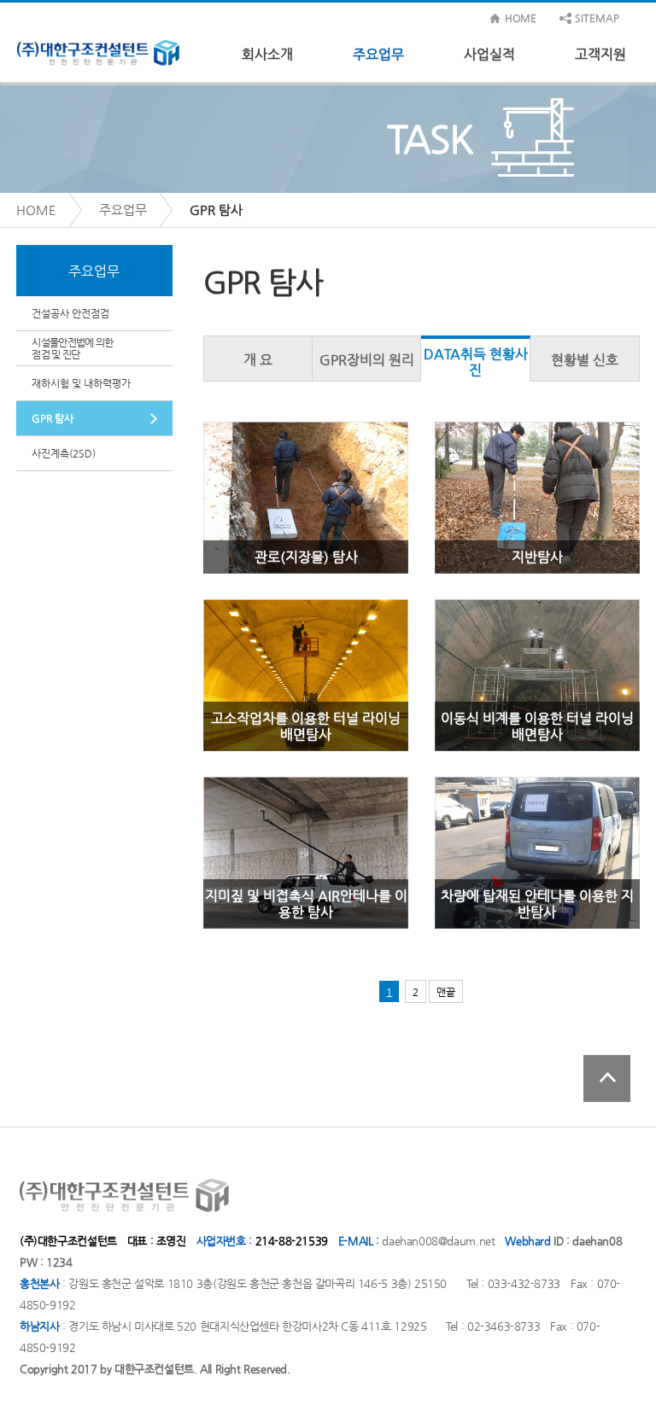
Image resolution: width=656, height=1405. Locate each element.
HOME (520, 18)
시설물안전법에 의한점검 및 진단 (72, 348)
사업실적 (489, 54)
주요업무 (378, 54)
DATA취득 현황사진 (476, 362)
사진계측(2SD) (64, 453)
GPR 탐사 (52, 418)
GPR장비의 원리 (366, 360)
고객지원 (600, 54)
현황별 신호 (584, 360)
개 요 (257, 360)
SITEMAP (597, 18)
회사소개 (267, 54)
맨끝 (445, 992)
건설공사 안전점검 (70, 313)
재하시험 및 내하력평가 (81, 383)
